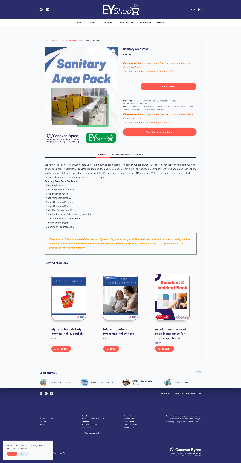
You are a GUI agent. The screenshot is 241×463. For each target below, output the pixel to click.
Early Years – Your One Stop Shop (63, 382)
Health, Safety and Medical (147, 101)
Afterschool (134, 107)
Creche (153, 107)
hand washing (181, 107)
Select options (61, 348)
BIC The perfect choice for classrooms (142, 382)
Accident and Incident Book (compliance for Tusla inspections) (170, 333)
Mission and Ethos (130, 427)
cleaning (145, 107)
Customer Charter (46, 419)
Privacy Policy (129, 416)
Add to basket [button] (164, 348)
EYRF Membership (126, 23)
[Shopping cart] (199, 9)
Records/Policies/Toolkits (135, 103)
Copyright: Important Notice (160, 132)
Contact (43, 421)
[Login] (193, 9)
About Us (108, 23)
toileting (160, 110)
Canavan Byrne (61, 453)
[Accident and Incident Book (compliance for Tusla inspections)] (172, 299)
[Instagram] (47, 9)
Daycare (160, 107)
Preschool (137, 110)
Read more (111, 348)
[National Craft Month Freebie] (84, 382)
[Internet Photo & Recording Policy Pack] (120, 299)
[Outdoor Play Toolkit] (167, 382)
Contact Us (145, 23)
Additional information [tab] (121, 155)
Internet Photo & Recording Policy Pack (118, 331)
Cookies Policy (129, 419)
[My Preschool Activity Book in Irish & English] (68, 299)
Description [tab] (102, 155)
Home (79, 23)
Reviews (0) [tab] (139, 155)
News (159, 23)
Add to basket (168, 86)
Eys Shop (91, 23)
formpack (169, 107)
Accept (12, 454)
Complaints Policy (130, 424)
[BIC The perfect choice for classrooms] (126, 382)
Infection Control (168, 101)
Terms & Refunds (130, 421)
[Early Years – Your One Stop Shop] (43, 382)
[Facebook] (41, 9)
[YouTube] (51, 393)
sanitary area (148, 110)
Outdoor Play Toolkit (182, 382)
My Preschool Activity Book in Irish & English (67, 331)
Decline (23, 454)
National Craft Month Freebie (102, 382)
